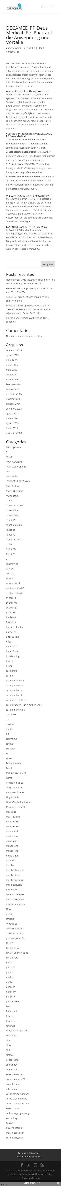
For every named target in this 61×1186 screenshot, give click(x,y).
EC (7, 753)
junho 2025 (12, 364)
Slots (8, 1045)
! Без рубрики (13, 447)
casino (9, 675)
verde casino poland (16, 1098)
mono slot (11, 840)
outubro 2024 (13, 403)
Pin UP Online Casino (17, 952)
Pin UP (9, 943)
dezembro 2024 (14, 393)
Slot (8, 1040)
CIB (8, 734)
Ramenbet (11, 1011)
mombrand (12, 831)
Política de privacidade (29, 1156)
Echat (9, 758)
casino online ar (14, 690)
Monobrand (12, 845)
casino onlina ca (14, 685)
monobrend (12, 850)
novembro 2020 (14, 432)
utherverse (12, 1088)
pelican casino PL (15, 938)
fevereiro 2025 (13, 384)
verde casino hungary (17, 1093)
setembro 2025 (14, 350)
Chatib (9, 729)
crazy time (11, 738)
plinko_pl (10, 996)
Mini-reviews (13, 826)
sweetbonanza (13, 1084)
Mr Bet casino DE (15, 894)
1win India (11, 476)
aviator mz (11, 602)
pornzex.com (13, 1001)
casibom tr (11, 670)
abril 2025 (11, 374)
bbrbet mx (11, 631)
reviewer (10, 1025)
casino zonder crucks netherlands (24, 704)
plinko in (10, 986)
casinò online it (14, 695)
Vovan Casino (13, 1108)
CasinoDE (11, 714)
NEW (8, 908)
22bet (9, 544)
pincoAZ (10, 967)
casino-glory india (15, 709)
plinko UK (11, 991)
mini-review (12, 821)
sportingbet (12, 1064)
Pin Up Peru (12, 957)
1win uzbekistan (14, 490)
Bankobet (11, 617)
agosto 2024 (12, 413)
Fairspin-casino (14, 763)
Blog (40, 47)
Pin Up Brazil (13, 947)
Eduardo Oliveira (31, 1178)
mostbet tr (11, 889)
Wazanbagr (12, 1118)
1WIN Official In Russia (18, 481)
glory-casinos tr (14, 787)
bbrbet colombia (14, 627)
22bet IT (10, 554)
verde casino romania (17, 1103)
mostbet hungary (15, 870)
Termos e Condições (29, 1152)
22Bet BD (11, 549)
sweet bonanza (14, 1074)
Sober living (12, 1059)
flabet (9, 768)
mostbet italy (13, 875)
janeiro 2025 (12, 389)
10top (9, 456)
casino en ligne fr (15, 680)
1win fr (9, 471)
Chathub (10, 724)
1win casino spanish (16, 466)
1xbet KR (10, 520)
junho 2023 (12, 428)
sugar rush (12, 1069)
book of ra (11, 646)
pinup (9, 972)
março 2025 (12, 379)
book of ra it (12, 651)
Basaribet (11, 622)
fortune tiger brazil (16, 772)
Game (9, 777)
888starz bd (12, 563)
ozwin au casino (14, 933)
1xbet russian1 (14, 539)
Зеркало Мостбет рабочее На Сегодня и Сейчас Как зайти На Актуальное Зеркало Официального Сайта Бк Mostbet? (28, 309)
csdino (9, 743)
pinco (9, 962)
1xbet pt (10, 529)
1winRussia (12, 495)
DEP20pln (11, 748)
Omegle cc (11, 923)
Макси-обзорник (15, 1132)
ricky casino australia (17, 1030)
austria (9, 573)
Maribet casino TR (15, 807)
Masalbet (11, 811)
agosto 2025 (12, 355)
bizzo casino (12, 636)
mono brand (12, 836)
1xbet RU (10, 534)
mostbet (10, 865)
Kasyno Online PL (15, 792)
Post (8, 1006)
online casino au (14, 928)
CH (7, 719)
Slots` (9, 1049)
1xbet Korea (12, 515)
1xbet (9, 500)
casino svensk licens (16, 699)
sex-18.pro (11, 1035)
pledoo (9, 977)
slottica (10, 1054)
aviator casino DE (15, 588)
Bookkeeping (12, 656)
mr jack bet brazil (15, 899)
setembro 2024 (14, 408)
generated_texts (14, 782)
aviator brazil (13, 583)
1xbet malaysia (14, 524)
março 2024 (12, 418)
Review (9, 1016)
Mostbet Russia (14, 884)
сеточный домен (15, 1137)
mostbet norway (14, 879)
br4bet (9, 661)
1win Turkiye (12, 486)
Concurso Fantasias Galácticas (27, 1174)
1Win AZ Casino (14, 461)
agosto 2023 (12, 423)
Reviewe (10, 1020)
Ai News (10, 568)
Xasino (9, 1122)
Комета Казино (14, 1127)
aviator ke (11, 597)
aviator (9, 578)
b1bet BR (11, 612)
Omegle (10, 918)
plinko (9, 981)
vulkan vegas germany (17, 1113)
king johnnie (12, 797)
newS (9, 913)
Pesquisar (48, 264)
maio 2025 (11, 369)
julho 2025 (11, 360)
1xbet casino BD (14, 505)
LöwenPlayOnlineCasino (18, 802)
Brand (9, 665)
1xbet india (12, 510)
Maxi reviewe (13, 816)
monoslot (11, 860)
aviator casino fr (14, 593)
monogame (12, 855)
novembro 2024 (14, 398)
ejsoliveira (15, 47)
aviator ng (11, 607)
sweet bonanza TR (15, 1079)
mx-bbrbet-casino (15, 904)
